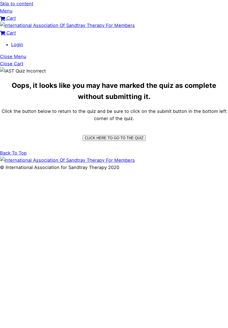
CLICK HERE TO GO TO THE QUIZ (114, 138)
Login (17, 44)
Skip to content (16, 3)
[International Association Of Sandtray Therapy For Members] (67, 25)
